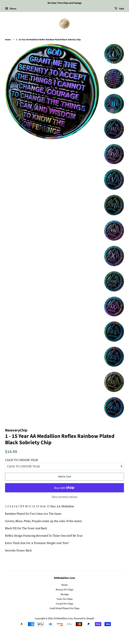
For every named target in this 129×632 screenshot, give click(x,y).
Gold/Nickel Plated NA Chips (64, 608)
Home (8, 39)
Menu (12, 8)
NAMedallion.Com (63, 618)
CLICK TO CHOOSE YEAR (21, 460)
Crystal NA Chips (64, 603)
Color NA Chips (65, 598)
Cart (121, 8)
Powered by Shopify (84, 618)
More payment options (64, 496)
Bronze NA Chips (64, 589)
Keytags (65, 594)
